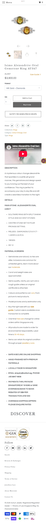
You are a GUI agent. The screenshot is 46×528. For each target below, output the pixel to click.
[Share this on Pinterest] (22, 125)
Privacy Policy (10, 467)
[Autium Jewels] (23, 2)
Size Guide (35, 74)
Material (7, 83)
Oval (24, 133)
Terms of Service (11, 479)
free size (20, 319)
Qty (6, 97)
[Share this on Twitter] (12, 125)
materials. (16, 267)
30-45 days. (19, 334)
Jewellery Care (10, 485)
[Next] (27, 46)
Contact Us (9, 497)
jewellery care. (28, 343)
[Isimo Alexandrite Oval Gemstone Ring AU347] (23, 25)
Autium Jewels (16, 503)
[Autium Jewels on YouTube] (13, 448)
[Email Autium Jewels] (31, 448)
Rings (15, 130)
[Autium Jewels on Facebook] (7, 448)
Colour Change (17, 133)
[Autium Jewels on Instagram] (19, 448)
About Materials (11, 491)
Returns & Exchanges (13, 461)
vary (33, 293)
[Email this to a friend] (28, 125)
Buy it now (27, 105)
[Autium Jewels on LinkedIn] (25, 448)
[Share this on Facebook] (17, 125)
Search (7, 455)
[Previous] (18, 46)
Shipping (8, 473)
